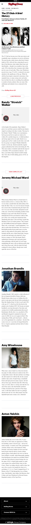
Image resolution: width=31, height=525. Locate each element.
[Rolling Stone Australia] (15, 5)
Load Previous (15, 96)
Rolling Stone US (10, 90)
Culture (8, 8)
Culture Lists (14, 8)
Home (3, 8)
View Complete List (15, 171)
